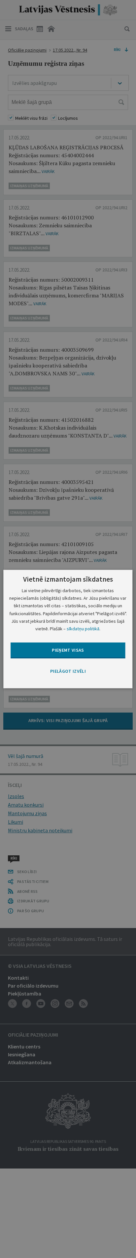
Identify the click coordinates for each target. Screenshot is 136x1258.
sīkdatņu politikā (83, 629)
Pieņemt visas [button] (68, 650)
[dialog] (67, 629)
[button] (68, 671)
